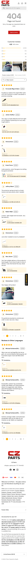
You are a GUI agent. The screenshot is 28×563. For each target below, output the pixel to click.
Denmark (19, 492)
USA (3, 503)
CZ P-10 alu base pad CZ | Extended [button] (16, 176)
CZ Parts (7, 559)
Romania (4, 500)
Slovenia (9, 500)
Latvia (16, 496)
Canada (9, 492)
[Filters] (3, 79)
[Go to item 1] (7, 66)
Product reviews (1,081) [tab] (8, 75)
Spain (14, 500)
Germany (18, 494)
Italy (12, 496)
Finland (8, 494)
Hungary (4, 496)
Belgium (22, 490)
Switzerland (5, 501)
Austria (17, 490)
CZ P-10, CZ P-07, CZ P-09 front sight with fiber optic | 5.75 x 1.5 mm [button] (11, 131)
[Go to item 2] (17, 66)
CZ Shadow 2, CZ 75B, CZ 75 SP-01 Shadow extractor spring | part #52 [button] (11, 202)
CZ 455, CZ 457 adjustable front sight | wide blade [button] (10, 105)
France (13, 494)
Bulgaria (4, 492)
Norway (15, 498)
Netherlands (8, 498)
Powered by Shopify (13, 559)
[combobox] (14, 8)
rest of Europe (17, 501)
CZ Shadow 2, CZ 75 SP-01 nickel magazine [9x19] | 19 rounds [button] (10, 155)
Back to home (14, 32)
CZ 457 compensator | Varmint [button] (15, 304)
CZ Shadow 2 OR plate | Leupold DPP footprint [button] (11, 329)
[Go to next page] (23, 336)
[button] (22, 3)
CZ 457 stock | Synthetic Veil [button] (14, 222)
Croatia (14, 492)
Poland (20, 498)
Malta (3, 498)
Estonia (4, 494)
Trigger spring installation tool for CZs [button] (11, 370)
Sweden (18, 500)
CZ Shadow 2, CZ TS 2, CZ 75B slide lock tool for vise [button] (11, 432)
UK (9, 501)
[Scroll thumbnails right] (24, 66)
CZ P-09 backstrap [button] (12, 270)
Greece (23, 494)
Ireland (9, 496)
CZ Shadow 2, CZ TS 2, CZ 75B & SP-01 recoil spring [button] (11, 246)
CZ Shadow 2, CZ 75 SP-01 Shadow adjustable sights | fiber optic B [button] (11, 403)
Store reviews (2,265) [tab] (20, 75)
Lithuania (20, 496)
